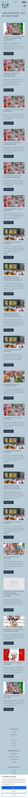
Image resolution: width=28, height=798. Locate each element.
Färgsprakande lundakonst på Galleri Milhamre (14, 630)
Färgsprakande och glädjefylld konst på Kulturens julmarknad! (12, 315)
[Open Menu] (25, 6)
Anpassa (14, 791)
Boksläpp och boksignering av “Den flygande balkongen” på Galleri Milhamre (14, 594)
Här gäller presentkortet (14, 756)
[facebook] (23, 2)
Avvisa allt (14, 795)
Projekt (14, 773)
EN (14, 2)
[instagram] (25, 2)
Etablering (14, 770)
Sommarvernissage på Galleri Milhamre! (11, 385)
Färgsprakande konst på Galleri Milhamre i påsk (12, 176)
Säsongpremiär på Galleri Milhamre (13, 209)
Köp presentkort (14, 753)
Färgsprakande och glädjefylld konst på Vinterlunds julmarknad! (13, 278)
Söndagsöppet (14, 734)
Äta (14, 737)
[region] (14, 786)
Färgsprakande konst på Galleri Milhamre (12, 143)
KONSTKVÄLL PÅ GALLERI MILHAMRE (11, 557)
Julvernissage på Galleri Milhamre (12, 243)
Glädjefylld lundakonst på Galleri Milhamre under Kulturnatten (14, 38)
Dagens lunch (14, 740)
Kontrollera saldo (14, 759)
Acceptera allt (14, 787)
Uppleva (14, 745)
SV (16, 2)
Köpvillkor (14, 762)
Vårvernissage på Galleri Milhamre (12, 418)
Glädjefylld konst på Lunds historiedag (14, 110)
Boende (14, 743)
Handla (14, 732)
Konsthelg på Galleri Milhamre (11, 696)
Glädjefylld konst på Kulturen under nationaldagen (11, 75)
